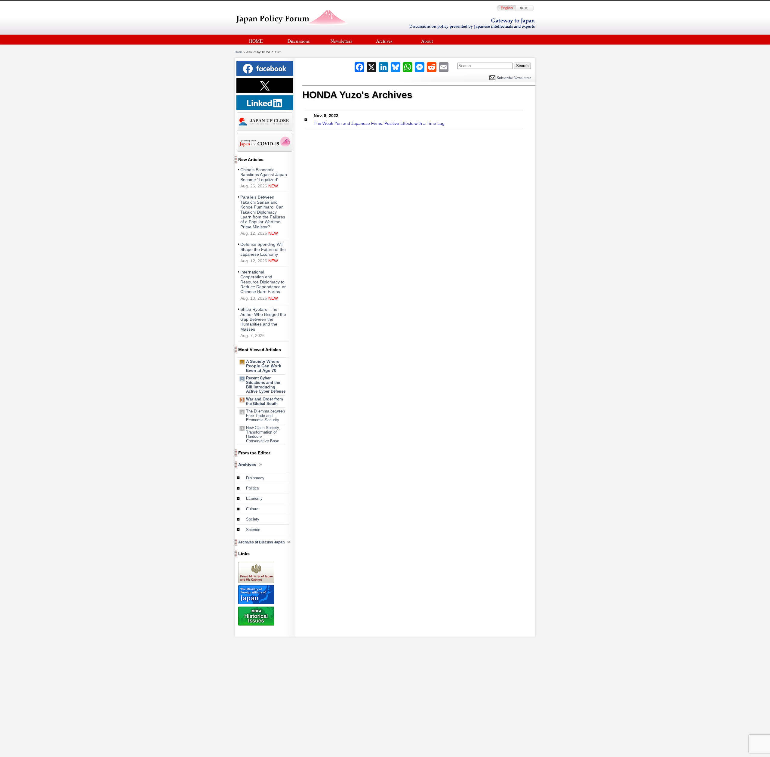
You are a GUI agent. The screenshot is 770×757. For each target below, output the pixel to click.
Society (252, 519)
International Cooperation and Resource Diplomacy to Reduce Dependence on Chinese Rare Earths (263, 282)
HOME (256, 41)
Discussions (299, 41)
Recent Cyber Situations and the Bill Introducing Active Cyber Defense (265, 385)
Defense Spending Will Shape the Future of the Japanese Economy (263, 249)
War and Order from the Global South (264, 401)
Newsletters (341, 41)
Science (253, 529)
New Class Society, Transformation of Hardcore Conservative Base (263, 434)
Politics (252, 488)
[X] (371, 67)
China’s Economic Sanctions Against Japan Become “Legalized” (263, 175)
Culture (252, 509)
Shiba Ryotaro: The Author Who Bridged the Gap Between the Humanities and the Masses (263, 319)
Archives (384, 41)
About (427, 41)
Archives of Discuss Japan (261, 542)
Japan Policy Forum (292, 19)
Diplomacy (255, 478)
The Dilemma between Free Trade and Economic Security (265, 415)
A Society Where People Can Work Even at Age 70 (263, 366)
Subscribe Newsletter (514, 77)
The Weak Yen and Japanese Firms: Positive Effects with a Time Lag (379, 119)
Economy (254, 498)
